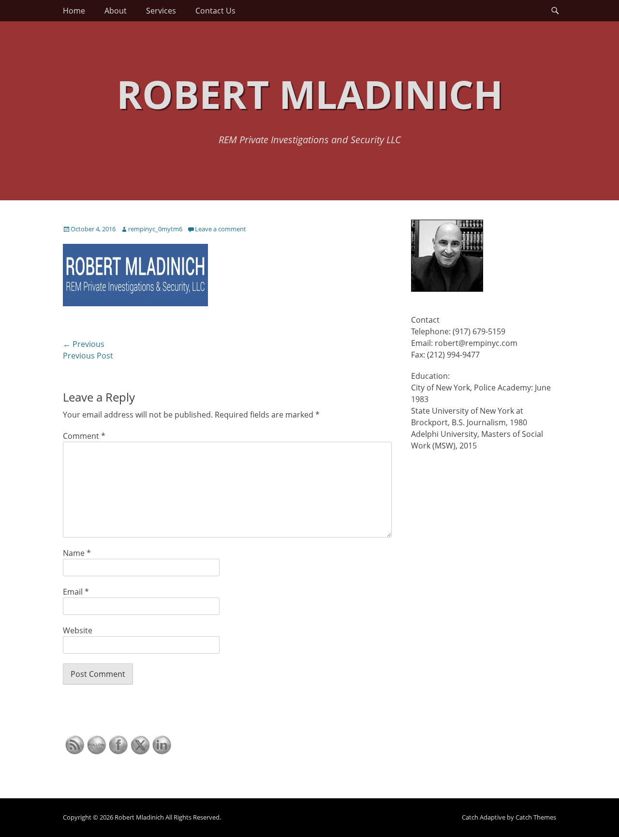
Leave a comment (220, 228)
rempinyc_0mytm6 (155, 228)
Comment (84, 436)
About (115, 10)
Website (77, 630)
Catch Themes (536, 817)
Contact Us (215, 10)
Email (76, 591)
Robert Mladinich (310, 93)
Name (77, 553)
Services (161, 10)
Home (74, 10)
